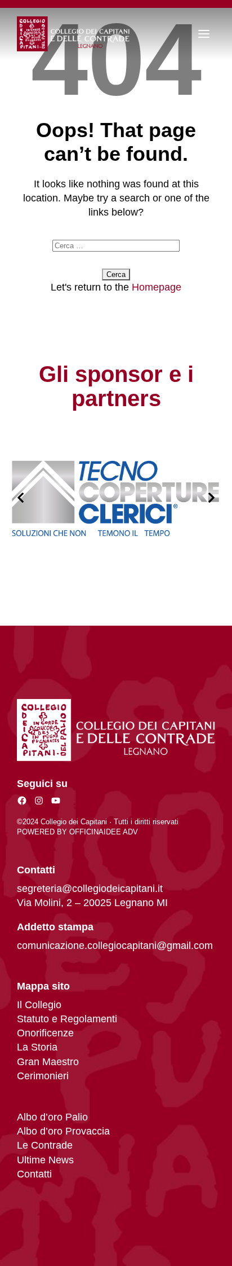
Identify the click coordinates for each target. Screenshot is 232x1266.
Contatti (34, 1174)
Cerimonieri (43, 1076)
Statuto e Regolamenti (67, 1019)
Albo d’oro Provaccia (63, 1131)
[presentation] (20, 498)
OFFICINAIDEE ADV (103, 832)
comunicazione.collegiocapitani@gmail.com (115, 945)
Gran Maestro (48, 1061)
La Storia (37, 1047)
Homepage (156, 287)
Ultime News (45, 1160)
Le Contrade (45, 1145)
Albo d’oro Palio (52, 1117)
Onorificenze (45, 1033)
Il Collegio (39, 1004)
